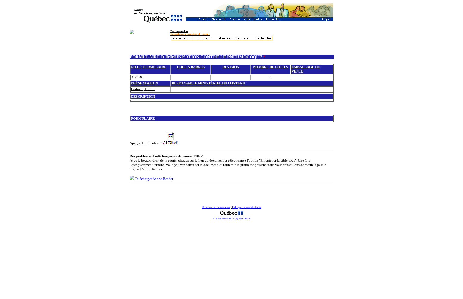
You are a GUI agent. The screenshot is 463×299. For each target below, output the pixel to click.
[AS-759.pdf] (170, 138)
